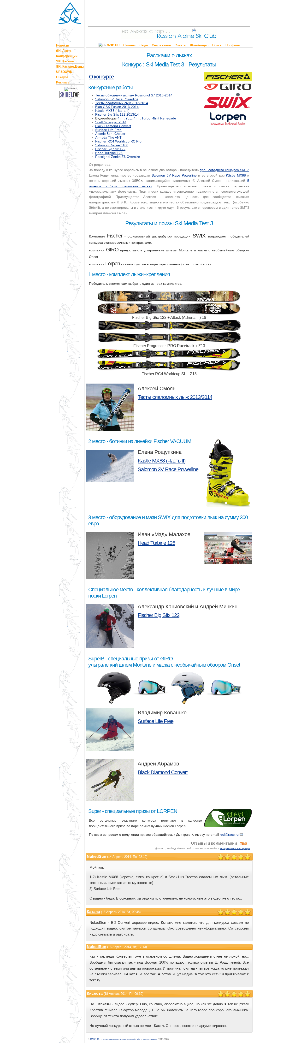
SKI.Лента (63, 50)
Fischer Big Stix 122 (110, 149)
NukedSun (96, 856)
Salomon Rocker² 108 (111, 145)
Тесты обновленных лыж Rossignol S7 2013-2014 (133, 95)
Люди (143, 45)
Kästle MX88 (236, 175)
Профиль (232, 45)
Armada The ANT (108, 137)
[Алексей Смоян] (110, 406)
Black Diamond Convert (113, 126)
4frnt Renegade (164, 118)
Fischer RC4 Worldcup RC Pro (118, 141)
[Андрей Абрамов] (110, 778)
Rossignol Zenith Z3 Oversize (117, 157)
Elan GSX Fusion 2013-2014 (117, 107)
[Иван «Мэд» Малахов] (110, 554)
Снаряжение (161, 45)
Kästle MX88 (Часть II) (112, 111)
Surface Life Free (108, 130)
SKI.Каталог (65, 61)
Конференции (66, 55)
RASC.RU (112, 45)
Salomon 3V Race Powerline (116, 99)
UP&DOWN (64, 71)
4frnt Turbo (142, 118)
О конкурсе (101, 77)
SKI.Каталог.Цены (70, 66)
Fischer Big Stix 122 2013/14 (117, 114)
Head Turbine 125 (109, 153)
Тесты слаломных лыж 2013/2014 (121, 103)
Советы (180, 45)
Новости (62, 45)
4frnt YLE (125, 118)
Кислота (95, 993)
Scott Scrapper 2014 (110, 122)
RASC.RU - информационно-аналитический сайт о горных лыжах (123, 1039)
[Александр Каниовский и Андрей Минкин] (110, 625)
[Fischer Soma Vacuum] (228, 471)
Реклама (62, 82)
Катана (93, 912)
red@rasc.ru (229, 834)
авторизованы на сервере (235, 848)
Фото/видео (199, 45)
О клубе (62, 77)
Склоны (129, 45)
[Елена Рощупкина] (110, 464)
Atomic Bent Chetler (110, 134)
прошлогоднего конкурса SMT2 (224, 170)
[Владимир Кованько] (110, 728)
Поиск (217, 45)
